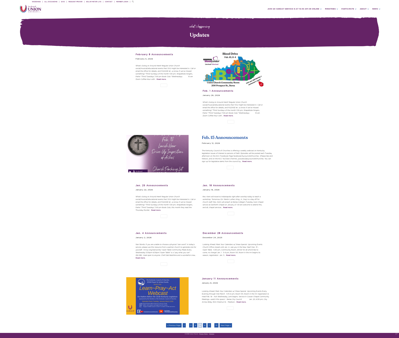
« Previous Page (173, 326)
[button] (132, 2)
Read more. (247, 161)
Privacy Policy (203, 334)
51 (217, 325)
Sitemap (211, 334)
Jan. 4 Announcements (151, 233)
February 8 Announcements (154, 54)
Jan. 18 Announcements (219, 185)
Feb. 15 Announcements (225, 137)
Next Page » (226, 326)
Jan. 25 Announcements (152, 185)
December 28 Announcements (223, 233)
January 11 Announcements (220, 278)
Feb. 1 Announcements (218, 91)
